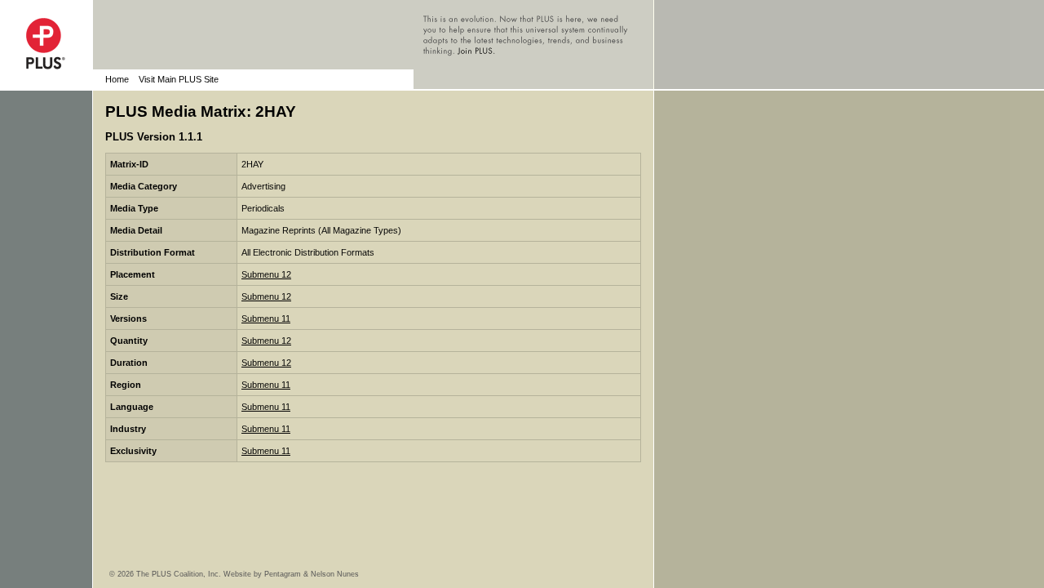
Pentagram (282, 574)
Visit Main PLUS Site (179, 79)
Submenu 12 (266, 274)
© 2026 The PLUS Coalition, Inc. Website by (186, 574)
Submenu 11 (265, 318)
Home (117, 79)
